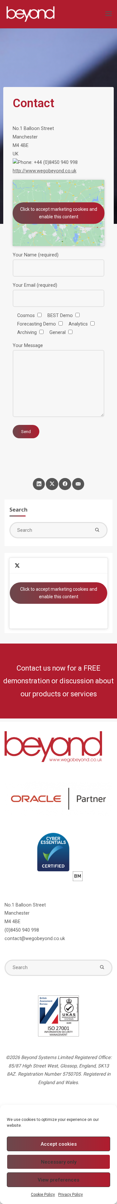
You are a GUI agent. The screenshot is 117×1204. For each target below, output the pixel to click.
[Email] (78, 484)
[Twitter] (52, 484)
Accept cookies (59, 1144)
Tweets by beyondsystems (58, 593)
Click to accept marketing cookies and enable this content (58, 213)
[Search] (97, 530)
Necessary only (58, 1162)
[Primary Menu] (108, 14)
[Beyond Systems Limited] (30, 14)
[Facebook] (65, 484)
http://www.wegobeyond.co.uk (44, 171)
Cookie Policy (43, 1194)
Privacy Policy (70, 1194)
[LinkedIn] (39, 484)
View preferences (58, 1180)
